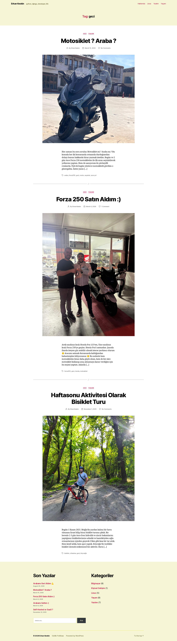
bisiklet (66, 553)
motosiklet (83, 371)
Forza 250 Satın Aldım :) (88, 199)
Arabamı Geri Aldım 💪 (43, 583)
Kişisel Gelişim (98, 588)
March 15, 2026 (90, 48)
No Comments (106, 48)
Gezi (84, 34)
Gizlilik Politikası (58, 636)
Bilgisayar (95, 583)
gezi (77, 175)
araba (66, 175)
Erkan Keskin (17, 4)
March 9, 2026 (91, 206)
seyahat (87, 175)
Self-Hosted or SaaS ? (43, 609)
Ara (81, 620)
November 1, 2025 (90, 409)
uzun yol (93, 175)
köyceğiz (84, 553)
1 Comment (105, 206)
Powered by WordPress (75, 636)
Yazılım (156, 4)
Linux (149, 4)
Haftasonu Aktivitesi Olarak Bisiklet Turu (88, 398)
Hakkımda (141, 4)
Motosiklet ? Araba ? (88, 40)
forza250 (72, 175)
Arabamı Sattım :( (41, 603)
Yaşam (163, 4)
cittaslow (73, 553)
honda (77, 371)
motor (82, 175)
